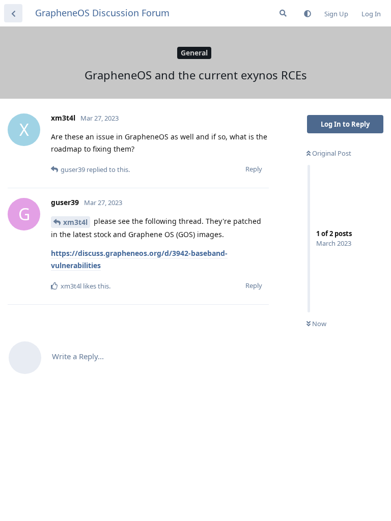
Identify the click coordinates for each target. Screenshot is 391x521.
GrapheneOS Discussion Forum (102, 13)
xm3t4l (75, 222)
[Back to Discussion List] (13, 13)
